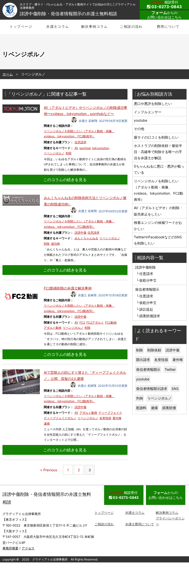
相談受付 (166, 4)
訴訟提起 (146, 309)
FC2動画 (111, 322)
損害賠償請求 (149, 316)
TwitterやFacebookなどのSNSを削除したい (158, 240)
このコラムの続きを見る (65, 179)
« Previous (48, 470)
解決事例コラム (94, 26)
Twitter (170, 369)
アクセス (28, 548)
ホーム (7, 74)
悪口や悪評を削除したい (153, 103)
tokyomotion (100, 148)
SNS (175, 389)
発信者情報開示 (148, 369)
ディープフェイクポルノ (60, 418)
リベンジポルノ (54, 153)
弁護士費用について (139, 524)
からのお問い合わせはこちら (164, 14)
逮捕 (47, 423)
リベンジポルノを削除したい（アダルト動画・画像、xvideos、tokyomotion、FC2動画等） (158, 190)
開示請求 (143, 360)
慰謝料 (141, 408)
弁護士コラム (57, 26)
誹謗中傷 (80, 232)
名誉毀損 (105, 418)
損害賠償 (169, 408)
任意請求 (80, 142)
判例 (139, 398)
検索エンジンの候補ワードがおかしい (158, 225)
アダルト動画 (53, 327)
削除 (69, 153)
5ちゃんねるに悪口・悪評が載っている (159, 169)
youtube (140, 120)
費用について (168, 26)
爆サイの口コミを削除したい (156, 137)
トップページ (21, 26)
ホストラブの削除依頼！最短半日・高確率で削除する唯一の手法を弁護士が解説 (158, 151)
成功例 (55, 243)
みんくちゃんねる (86, 238)
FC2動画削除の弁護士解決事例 (68, 288)
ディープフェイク (110, 413)
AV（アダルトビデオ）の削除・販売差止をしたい (158, 211)
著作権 (116, 418)
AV (76, 148)
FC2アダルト (95, 322)
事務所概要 (10, 548)
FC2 (82, 322)
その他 (139, 129)
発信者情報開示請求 (151, 389)
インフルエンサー (147, 112)
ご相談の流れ (131, 26)
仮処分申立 (148, 280)
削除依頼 (154, 350)
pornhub (85, 148)
